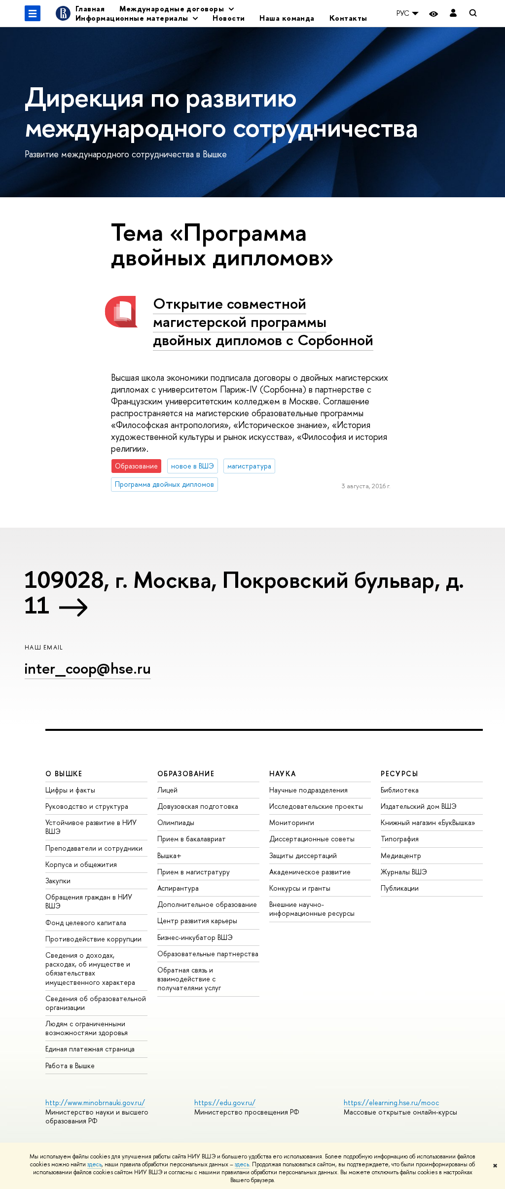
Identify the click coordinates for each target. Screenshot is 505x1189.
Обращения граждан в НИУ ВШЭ (88, 901)
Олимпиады (175, 822)
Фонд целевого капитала (85, 922)
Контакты (348, 18)
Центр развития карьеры (197, 920)
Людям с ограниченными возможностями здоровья (86, 1028)
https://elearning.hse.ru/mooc (391, 1102)
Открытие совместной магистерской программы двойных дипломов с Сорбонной (263, 321)
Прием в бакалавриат (191, 838)
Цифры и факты (70, 789)
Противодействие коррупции (93, 938)
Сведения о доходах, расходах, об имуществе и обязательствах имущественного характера (90, 968)
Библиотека (400, 789)
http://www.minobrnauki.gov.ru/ (95, 1102)
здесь (94, 1164)
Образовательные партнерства (207, 953)
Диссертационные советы (312, 838)
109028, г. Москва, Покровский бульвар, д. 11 (244, 592)
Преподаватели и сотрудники (94, 848)
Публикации (400, 888)
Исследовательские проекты (316, 806)
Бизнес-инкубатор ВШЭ (195, 937)
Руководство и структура (86, 806)
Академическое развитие (310, 871)
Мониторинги (291, 822)
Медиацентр (401, 855)
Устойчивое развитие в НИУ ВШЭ (91, 827)
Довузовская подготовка (197, 806)
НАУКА (282, 773)
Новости (229, 18)
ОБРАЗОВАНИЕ (186, 773)
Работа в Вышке (70, 1065)
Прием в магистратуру (193, 871)
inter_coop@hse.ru (88, 668)
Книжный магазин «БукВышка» (428, 822)
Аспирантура (178, 888)
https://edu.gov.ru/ (224, 1102)
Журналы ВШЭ (404, 871)
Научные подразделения (308, 789)
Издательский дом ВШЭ (419, 806)
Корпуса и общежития (81, 864)
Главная (90, 8)
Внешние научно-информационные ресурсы (312, 909)
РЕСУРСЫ (399, 773)
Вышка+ (169, 855)
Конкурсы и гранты (299, 888)
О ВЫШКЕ (64, 773)
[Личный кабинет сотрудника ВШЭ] (453, 13)
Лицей (167, 789)
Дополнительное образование (207, 904)
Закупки (58, 880)
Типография (400, 838)
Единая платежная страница (90, 1048)
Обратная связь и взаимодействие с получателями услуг (189, 978)
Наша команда (286, 18)
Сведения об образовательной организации (95, 1003)
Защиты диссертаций (303, 855)
